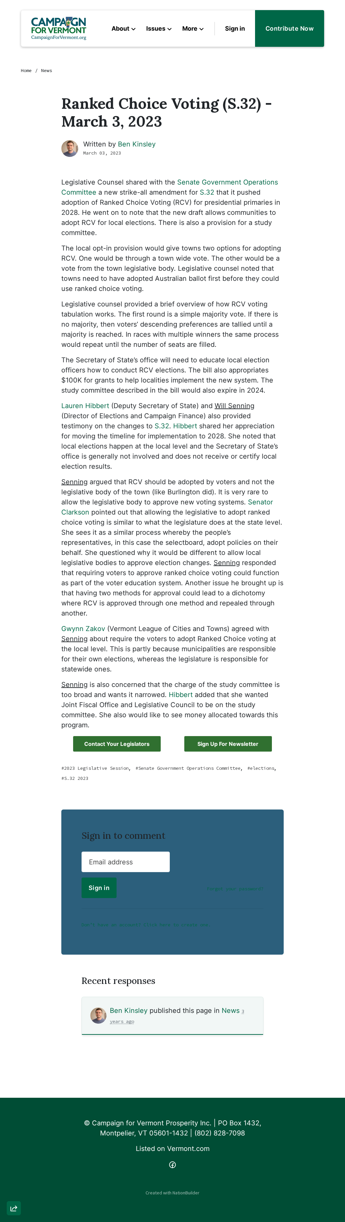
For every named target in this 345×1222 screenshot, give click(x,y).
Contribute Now (289, 28)
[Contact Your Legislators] (117, 744)
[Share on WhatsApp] (14, 1192)
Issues (155, 28)
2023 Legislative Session (96, 768)
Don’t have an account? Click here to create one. (146, 925)
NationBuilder (185, 1193)
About (120, 28)
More (189, 28)
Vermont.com (188, 1149)
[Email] (14, 1134)
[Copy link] (14, 1115)
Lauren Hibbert (85, 406)
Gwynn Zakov (83, 629)
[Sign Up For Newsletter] (228, 744)
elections (262, 768)
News (46, 70)
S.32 (207, 192)
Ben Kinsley (137, 144)
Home (26, 70)
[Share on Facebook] (14, 1173)
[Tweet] (14, 1154)
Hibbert (185, 426)
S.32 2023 (76, 778)
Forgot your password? (235, 889)
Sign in (235, 28)
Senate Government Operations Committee (189, 768)
